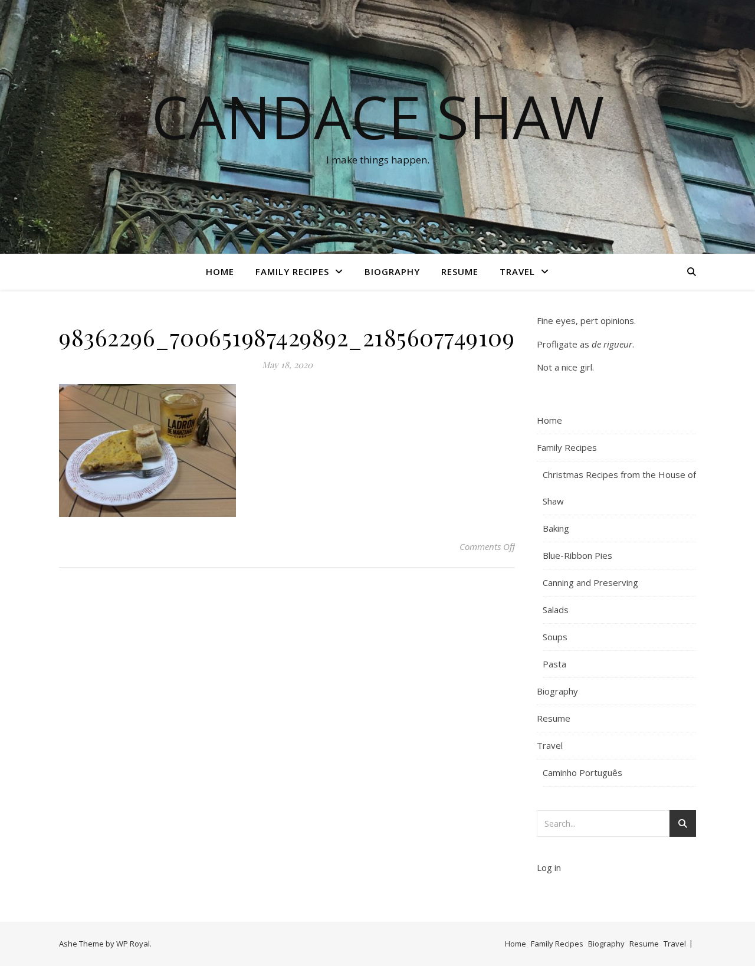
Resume (459, 271)
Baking (556, 528)
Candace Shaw (378, 116)
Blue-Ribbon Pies (577, 555)
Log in (549, 867)
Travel (517, 271)
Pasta (554, 664)
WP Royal (133, 943)
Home (220, 271)
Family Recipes (292, 271)
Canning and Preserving (590, 582)
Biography (392, 271)
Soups (555, 637)
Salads (556, 609)
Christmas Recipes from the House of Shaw (619, 488)
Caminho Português (582, 772)
